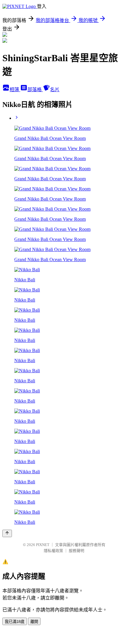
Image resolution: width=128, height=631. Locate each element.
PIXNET (42, 544)
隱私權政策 (53, 550)
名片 (55, 89)
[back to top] (7, 533)
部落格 (35, 89)
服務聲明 (76, 550)
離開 (34, 621)
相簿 (15, 89)
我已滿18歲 (14, 621)
